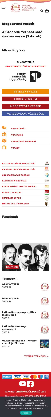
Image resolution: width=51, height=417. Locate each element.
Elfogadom (26, 413)
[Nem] (47, 406)
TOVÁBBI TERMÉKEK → (36, 356)
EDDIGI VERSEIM (25, 99)
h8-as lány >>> (13, 50)
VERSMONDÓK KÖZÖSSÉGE (25, 113)
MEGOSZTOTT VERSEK (25, 106)
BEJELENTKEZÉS (25, 91)
